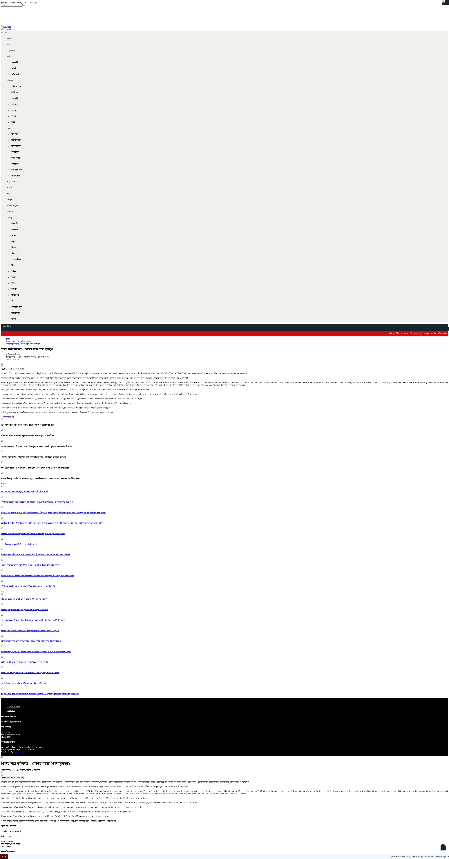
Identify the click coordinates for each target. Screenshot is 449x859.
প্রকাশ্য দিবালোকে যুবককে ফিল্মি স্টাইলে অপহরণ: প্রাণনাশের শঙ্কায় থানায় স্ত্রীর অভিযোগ (30, 565)
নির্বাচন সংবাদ (15, 313)
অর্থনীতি (9, 187)
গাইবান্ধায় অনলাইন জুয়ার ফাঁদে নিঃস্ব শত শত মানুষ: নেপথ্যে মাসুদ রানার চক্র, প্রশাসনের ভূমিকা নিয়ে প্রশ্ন (37, 502)
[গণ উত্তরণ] (6, 26)
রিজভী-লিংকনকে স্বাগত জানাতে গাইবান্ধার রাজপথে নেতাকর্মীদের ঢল (23, 683)
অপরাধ (13, 235)
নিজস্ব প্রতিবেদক (13, 354)
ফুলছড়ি (13, 116)
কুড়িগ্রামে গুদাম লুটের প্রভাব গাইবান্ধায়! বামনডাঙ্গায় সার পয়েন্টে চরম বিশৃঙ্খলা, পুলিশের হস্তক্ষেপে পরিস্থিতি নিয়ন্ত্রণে (40, 694)
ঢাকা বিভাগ (14, 134)
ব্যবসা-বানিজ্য (16, 259)
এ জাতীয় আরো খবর (7, 417)
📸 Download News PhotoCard (12, 369)
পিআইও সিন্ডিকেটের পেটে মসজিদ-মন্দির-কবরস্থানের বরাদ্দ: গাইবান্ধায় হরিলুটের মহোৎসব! (34, 457)
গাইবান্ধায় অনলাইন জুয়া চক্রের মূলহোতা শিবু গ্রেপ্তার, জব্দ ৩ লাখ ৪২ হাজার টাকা (28, 586)
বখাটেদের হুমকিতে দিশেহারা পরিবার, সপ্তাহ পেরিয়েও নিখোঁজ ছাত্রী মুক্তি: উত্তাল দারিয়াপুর (35, 467)
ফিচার (13, 265)
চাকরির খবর (15, 295)
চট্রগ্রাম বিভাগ (16, 140)
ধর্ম (12, 301)
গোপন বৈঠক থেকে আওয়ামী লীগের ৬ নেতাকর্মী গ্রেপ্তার (19, 544)
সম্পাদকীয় (14, 223)
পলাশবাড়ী (14, 98)
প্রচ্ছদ (9, 38)
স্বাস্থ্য (13, 271)
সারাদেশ (9, 128)
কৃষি (12, 283)
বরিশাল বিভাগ (15, 176)
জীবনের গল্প (15, 253)
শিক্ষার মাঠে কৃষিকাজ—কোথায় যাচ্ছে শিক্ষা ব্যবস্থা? (23, 344)
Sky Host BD (19, 752)
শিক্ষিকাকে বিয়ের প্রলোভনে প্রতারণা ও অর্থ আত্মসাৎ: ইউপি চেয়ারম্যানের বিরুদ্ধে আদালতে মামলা (33, 533)
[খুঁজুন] (24, 5)
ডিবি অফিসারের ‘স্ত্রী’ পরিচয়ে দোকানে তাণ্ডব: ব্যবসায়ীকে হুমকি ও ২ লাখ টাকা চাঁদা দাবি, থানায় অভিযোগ (35, 554)
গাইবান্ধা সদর (16, 86)
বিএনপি (13, 68)
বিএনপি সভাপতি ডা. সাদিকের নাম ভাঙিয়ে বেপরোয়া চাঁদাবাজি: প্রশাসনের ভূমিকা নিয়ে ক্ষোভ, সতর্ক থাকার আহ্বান (37, 575)
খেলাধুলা (9, 199)
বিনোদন (13, 247)
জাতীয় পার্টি (15, 74)
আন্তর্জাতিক (11, 50)
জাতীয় (9, 44)
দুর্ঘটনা (13, 319)
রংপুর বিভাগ (15, 164)
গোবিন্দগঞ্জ (14, 92)
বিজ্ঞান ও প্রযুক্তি (12, 205)
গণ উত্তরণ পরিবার (13, 706)
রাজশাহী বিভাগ (16, 146)
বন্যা (12, 241)
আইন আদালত (11, 182)
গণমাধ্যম (10, 211)
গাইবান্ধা (10, 80)
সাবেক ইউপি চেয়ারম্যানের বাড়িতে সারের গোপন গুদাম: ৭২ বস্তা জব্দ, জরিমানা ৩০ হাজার (30, 672)
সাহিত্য (13, 277)
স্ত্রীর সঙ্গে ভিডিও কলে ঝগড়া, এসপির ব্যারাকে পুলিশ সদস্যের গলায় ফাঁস (375, 333)
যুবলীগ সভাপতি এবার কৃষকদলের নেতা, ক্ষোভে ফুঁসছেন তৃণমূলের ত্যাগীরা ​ (25, 662)
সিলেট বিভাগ (15, 158)
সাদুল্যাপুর (14, 104)
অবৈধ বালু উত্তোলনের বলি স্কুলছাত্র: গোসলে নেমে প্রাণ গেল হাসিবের (424, 333)
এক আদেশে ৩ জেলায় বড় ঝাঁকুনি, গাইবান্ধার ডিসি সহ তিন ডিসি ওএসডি (24, 491)
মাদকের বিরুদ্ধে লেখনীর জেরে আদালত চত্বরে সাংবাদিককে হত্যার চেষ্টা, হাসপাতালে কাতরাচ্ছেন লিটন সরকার (40, 478)
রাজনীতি (9, 56)
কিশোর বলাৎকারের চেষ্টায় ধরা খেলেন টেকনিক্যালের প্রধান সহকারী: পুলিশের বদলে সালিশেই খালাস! (37, 446)
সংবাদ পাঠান (11, 710)
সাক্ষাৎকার (14, 229)
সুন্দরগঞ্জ (13, 110)
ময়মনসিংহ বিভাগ (16, 170)
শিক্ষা (8, 193)
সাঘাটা (13, 122)
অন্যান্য (9, 217)
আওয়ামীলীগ (15, 62)
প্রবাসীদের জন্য (16, 307)
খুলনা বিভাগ (15, 152)
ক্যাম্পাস (14, 289)
